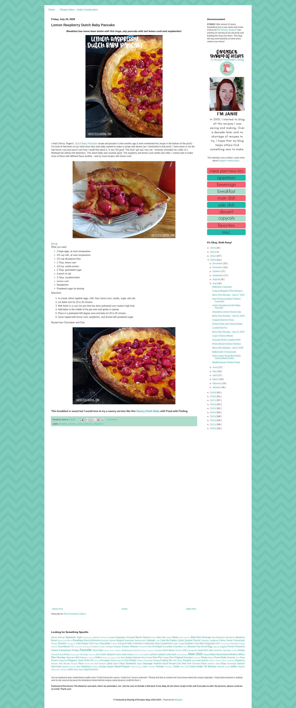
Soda (218, 663)
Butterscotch (140, 640)
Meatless (234, 654)
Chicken (62, 643)
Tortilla (176, 666)
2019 (212, 392)
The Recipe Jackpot (226, 30)
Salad (110, 663)
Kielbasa (131, 654)
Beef (194, 637)
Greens (179, 650)
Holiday (241, 650)
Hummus (92, 654)
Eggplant (224, 647)
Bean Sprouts (185, 637)
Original (179, 657)
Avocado (131, 637)
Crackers (87, 647)
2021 (212, 256)
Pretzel (140, 660)
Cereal (229, 640)
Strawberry (86, 666)
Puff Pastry (178, 660)
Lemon (80, 424)
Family (231, 646)
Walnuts (241, 667)
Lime (169, 654)
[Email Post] (81, 420)
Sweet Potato (136, 667)
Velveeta (221, 667)
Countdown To (66, 646)
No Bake (122, 657)
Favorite (72, 424)
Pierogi (97, 660)
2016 (212, 404)
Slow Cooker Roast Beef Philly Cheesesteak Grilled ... (226, 357)
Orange (165, 657)
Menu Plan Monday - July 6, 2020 (227, 348)
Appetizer (71, 637)
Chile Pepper (82, 643)
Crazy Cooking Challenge (111, 647)
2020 (212, 260)
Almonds (62, 637)
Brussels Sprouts (109, 640)
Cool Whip (199, 643)
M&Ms (174, 654)
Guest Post (203, 650)
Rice (81, 663)
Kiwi (136, 654)
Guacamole (192, 650)
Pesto (81, 660)
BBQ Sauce (167, 637)
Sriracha (72, 667)
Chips (96, 643)
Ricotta (87, 664)
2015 (212, 408)
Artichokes (104, 637)
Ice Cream (101, 654)
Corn (218, 643)
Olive (143, 657)
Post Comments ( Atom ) (75, 614)
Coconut (122, 643)
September (218, 275)
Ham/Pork (218, 650)
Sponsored (56, 666)
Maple (213, 654)
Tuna (186, 667)
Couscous (79, 647)
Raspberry (98, 424)
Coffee (129, 643)
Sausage (148, 663)
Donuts (204, 646)
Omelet (149, 657)
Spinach (241, 663)
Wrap (75, 669)
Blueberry (240, 637)
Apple (80, 637)
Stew (78, 667)
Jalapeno (111, 654)
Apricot (96, 637)
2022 (212, 252)
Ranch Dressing (228, 660)
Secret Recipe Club (172, 663)
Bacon (139, 637)
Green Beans (169, 650)
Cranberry (95, 647)
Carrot (197, 640)
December (218, 263)
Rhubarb (75, 664)
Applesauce (88, 637)
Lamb (141, 654)
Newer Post (57, 609)
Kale (124, 654)
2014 (212, 412)
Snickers (211, 663)
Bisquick (222, 637)
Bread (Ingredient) (65, 640)
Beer (199, 637)
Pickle (87, 660)
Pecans (55, 660)
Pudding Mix (166, 660)
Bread (54, 640)
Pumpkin (187, 660)
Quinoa (205, 660)
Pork (126, 660)
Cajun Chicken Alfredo (222, 336)
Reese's (55, 663)
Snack (204, 663)
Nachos (114, 658)
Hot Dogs (84, 654)
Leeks (146, 654)
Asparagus (121, 637)
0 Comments (112, 420)
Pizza (114, 660)
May (215, 371)
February (217, 383)
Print (54, 244)
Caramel (188, 640)
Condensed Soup (151, 643)
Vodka (228, 667)
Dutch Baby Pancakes (86, 143)
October (216, 271)
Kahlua (119, 654)
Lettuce (161, 654)
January (217, 387)
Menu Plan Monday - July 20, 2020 (228, 316)
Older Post (191, 609)
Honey (66, 654)
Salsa (122, 663)
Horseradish (75, 654)
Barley (154, 637)
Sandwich (131, 663)
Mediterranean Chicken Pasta (226, 362)
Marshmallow (223, 654)
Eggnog (216, 647)
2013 (212, 416)
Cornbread (225, 644)
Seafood (158, 663)
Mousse (91, 658)
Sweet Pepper (122, 666)
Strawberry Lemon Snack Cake (226, 312)
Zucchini (94, 669)
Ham (211, 650)
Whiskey (64, 670)
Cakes (174, 640)
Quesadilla (196, 660)
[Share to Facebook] (98, 420)
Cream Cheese (130, 646)
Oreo (171, 657)
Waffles (234, 666)
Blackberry (231, 637)
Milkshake (70, 657)
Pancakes (88, 424)
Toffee (145, 667)
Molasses (84, 657)
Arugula (112, 637)
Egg (210, 646)
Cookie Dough (178, 643)
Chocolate (105, 643)
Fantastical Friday (69, 650)
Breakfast (63, 424)
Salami (116, 663)
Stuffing (95, 667)
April (215, 375)
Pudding (156, 660)
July (215, 283)
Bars (159, 637)
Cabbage (151, 640)
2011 (212, 424)
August (216, 279)
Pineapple (105, 660)
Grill (185, 650)
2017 (212, 400)
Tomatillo (152, 667)
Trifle (182, 667)
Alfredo (54, 637)
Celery (222, 640)
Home (51, 9)
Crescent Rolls (145, 647)
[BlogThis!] (91, 420)
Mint (77, 657)
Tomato (160, 666)
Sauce (140, 663)
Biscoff (215, 637)
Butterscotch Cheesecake (224, 352)
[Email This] (87, 420)
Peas (242, 657)
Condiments (166, 643)
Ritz (92, 664)
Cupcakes (178, 646)
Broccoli (88, 640)
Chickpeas (71, 644)
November (218, 267)
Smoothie (196, 663)
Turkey (192, 666)
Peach (211, 657)
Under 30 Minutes (206, 666)
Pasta (204, 657)
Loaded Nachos (219, 328)
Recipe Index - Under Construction (79, 9)
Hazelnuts (227, 650)
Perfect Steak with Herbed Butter (227, 324)
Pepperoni (63, 660)
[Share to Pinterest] (102, 420)
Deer (185, 647)
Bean (176, 637)
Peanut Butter (220, 657)
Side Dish (187, 663)
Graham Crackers (147, 650)
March (216, 379)
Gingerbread (126, 650)
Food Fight (98, 650)
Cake (158, 640)
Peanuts (231, 657)
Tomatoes (169, 667)
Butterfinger (130, 640)
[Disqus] (124, 473)
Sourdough (232, 663)
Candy (181, 640)
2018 (212, 396)
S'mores (103, 663)
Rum (96, 663)
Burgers (121, 640)
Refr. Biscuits (65, 663)
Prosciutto (148, 660)
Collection (138, 643)
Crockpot (157, 646)
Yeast (81, 669)
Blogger (178, 700)
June (215, 367)
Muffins (98, 657)
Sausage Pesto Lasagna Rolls (226, 340)
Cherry (54, 643)
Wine (70, 669)
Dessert (192, 646)
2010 (212, 428)
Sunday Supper (106, 666)
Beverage (207, 637)
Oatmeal (137, 657)
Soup (224, 663)
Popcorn (120, 660)
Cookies (189, 643)
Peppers (73, 660)
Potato (133, 660)
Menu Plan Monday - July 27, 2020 (228, 295)
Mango (207, 654)
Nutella (129, 657)
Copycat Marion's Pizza (223, 320)
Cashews (205, 640)
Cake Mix (165, 640)
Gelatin (118, 650)
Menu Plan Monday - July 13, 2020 (228, 332)
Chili (91, 643)
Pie (92, 660)
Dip (199, 646)
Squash (65, 667)
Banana (147, 637)
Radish (212, 660)
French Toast (109, 650)
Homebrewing (57, 654)
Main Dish (196, 654)
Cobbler (114, 644)
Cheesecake (239, 640)
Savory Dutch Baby (147, 411)
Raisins (218, 660)
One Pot (157, 657)
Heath (235, 650)
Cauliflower (214, 640)
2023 (212, 248)
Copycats (210, 643)
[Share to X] (95, 420)
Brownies (96, 640)
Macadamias (182, 654)
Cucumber (168, 646)
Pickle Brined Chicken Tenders (226, 344)
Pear (238, 658)
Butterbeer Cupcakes (222, 287)
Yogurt (87, 669)
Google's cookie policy (228, 160)
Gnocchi (136, 650)
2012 (212, 420)
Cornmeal (234, 643)
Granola (158, 650)
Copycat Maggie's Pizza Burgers (227, 291)
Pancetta (197, 658)
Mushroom (106, 658)
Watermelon (56, 670)
